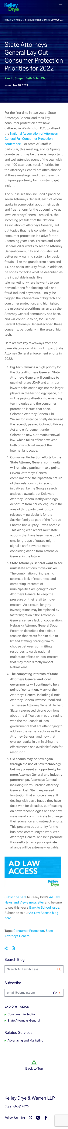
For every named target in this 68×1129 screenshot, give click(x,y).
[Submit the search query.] (59, 969)
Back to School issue (44, 907)
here (8, 918)
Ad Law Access (19, 19)
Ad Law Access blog (43, 913)
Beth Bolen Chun (37, 78)
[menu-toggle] (59, 7)
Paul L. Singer (14, 78)
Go (55, 993)
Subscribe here (15, 897)
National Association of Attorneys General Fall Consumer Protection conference (31, 139)
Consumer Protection (28, 931)
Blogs (13, 19)
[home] (12, 7)
